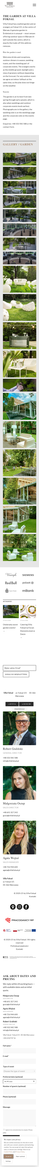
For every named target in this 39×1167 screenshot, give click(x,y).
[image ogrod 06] (20, 407)
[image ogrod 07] (20, 435)
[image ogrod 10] (20, 520)
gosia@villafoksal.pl (11, 1004)
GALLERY (10, 144)
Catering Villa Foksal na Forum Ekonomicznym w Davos (27, 630)
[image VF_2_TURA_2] (20, 188)
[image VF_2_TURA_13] (20, 245)
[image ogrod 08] (20, 463)
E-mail (6, 1056)
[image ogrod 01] (20, 280)
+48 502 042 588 (19, 124)
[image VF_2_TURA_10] (20, 230)
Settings (8, 1161)
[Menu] (33, 5)
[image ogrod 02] (20, 308)
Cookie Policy (8, 1152)
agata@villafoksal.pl (11, 1017)
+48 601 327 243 (10, 1001)
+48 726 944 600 (10, 1014)
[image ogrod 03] (20, 336)
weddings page (28, 112)
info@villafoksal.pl (11, 1030)
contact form (8, 127)
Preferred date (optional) (13, 1077)
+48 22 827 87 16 (9, 1038)
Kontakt (32, 896)
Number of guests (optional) (14, 1086)
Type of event (8, 1066)
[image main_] (20, 160)
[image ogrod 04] (20, 365)
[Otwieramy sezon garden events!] (11, 611)
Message (6, 1107)
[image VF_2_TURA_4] (20, 216)
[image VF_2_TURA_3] (20, 202)
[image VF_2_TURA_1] (20, 174)
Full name (7, 1046)
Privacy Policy (20, 1152)
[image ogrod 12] (20, 548)
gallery (25, 109)
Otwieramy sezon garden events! (10, 627)
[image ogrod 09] (20, 492)
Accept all (8, 1156)
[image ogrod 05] (20, 386)
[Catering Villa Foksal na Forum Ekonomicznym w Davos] (28, 611)
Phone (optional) (9, 1097)
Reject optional (20, 1156)
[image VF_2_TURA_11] (20, 259)
